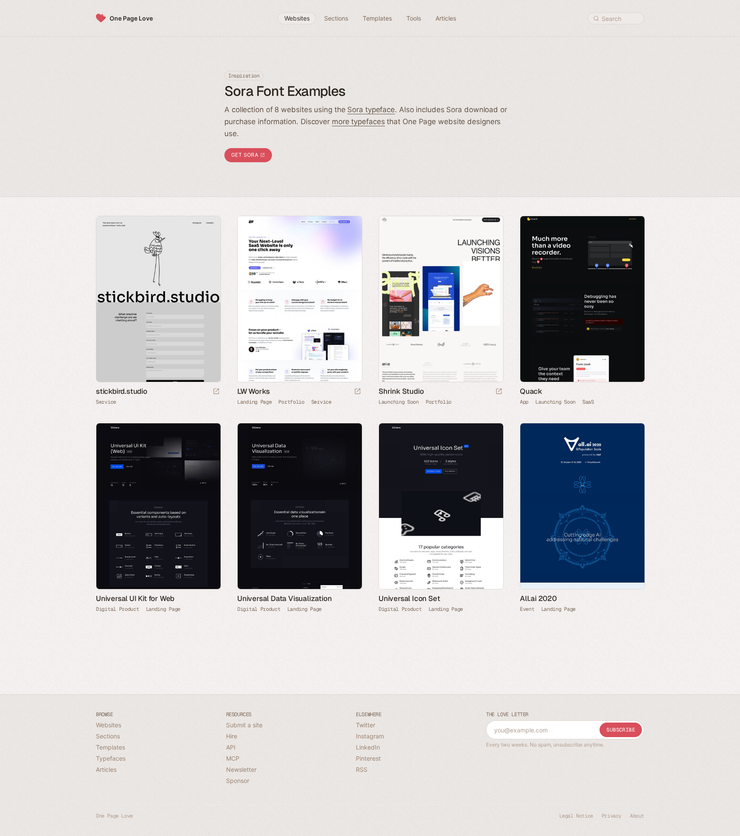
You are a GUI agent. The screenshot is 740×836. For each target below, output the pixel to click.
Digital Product (117, 609)
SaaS (588, 402)
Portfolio (291, 402)
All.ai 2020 (538, 598)
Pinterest (368, 758)
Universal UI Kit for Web (135, 598)
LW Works (253, 391)
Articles (106, 769)
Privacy (611, 815)
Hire (231, 736)
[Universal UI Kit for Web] (158, 506)
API (231, 747)
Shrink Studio (401, 391)
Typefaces (110, 758)
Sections (108, 736)
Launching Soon (399, 402)
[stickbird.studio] (158, 299)
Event (527, 609)
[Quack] (582, 299)
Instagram (370, 736)
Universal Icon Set (409, 598)
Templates (110, 747)
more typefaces (358, 121)
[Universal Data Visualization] (299, 506)
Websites (108, 725)
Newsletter (241, 769)
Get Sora (245, 155)
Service (106, 402)
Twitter (365, 725)
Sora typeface (371, 109)
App (524, 402)
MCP (232, 758)
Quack (531, 391)
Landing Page (254, 402)
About (637, 815)
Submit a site (244, 725)
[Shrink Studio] (441, 299)
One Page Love (131, 18)
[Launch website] (216, 391)
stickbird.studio (121, 391)
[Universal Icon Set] (441, 506)
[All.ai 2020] (582, 506)
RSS (361, 769)
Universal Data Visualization (284, 598)
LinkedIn (368, 747)
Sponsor (237, 780)
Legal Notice (576, 815)
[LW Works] (299, 299)
